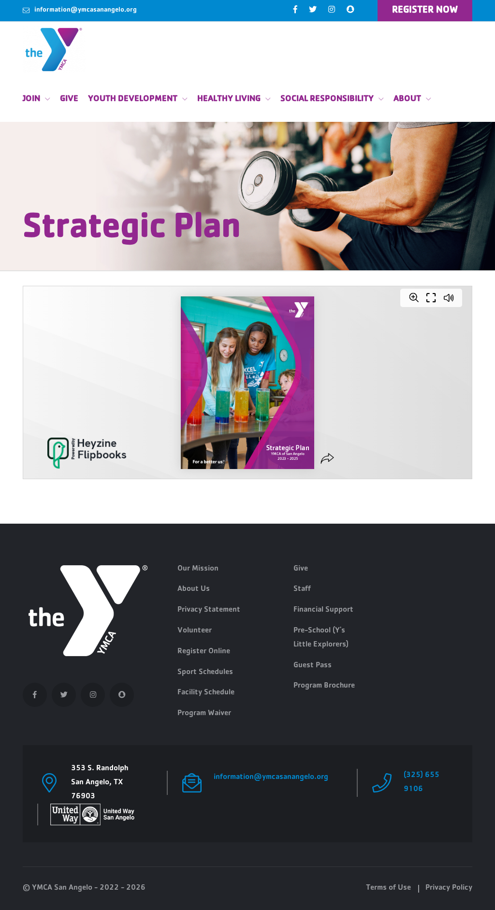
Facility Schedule (205, 693)
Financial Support (323, 610)
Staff (302, 589)
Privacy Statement (208, 610)
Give (69, 99)
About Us (193, 589)
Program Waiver (204, 714)
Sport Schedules (205, 672)
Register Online (203, 652)
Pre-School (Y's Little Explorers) (321, 638)
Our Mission (197, 569)
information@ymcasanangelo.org (85, 10)
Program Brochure (324, 686)
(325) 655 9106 (421, 782)
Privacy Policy (448, 888)
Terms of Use (388, 888)
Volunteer (194, 631)
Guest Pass (312, 666)
